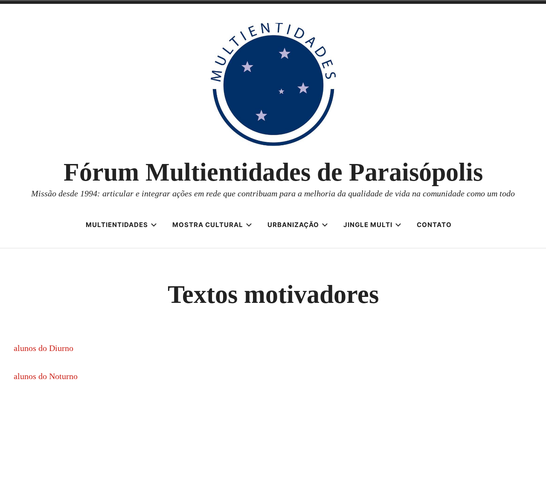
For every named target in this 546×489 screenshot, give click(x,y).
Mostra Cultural (207, 225)
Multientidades (117, 225)
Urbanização (293, 225)
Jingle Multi (367, 225)
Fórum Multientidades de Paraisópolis (273, 172)
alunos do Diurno (43, 348)
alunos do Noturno (46, 376)
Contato (434, 225)
